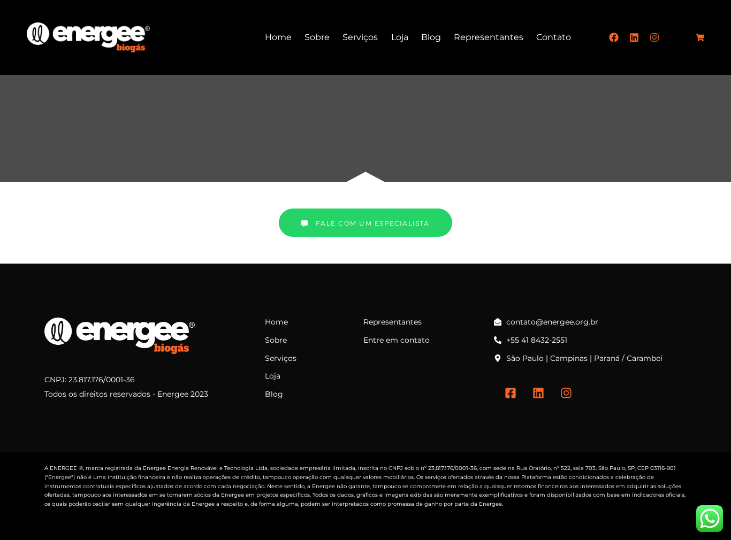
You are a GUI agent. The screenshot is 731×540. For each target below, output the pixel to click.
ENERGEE (63, 468)
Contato (553, 37)
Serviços (360, 37)
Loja (399, 37)
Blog (431, 37)
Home (278, 37)
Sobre (317, 37)
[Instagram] (654, 37)
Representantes (488, 37)
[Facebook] (614, 37)
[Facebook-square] (510, 393)
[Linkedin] (634, 37)
